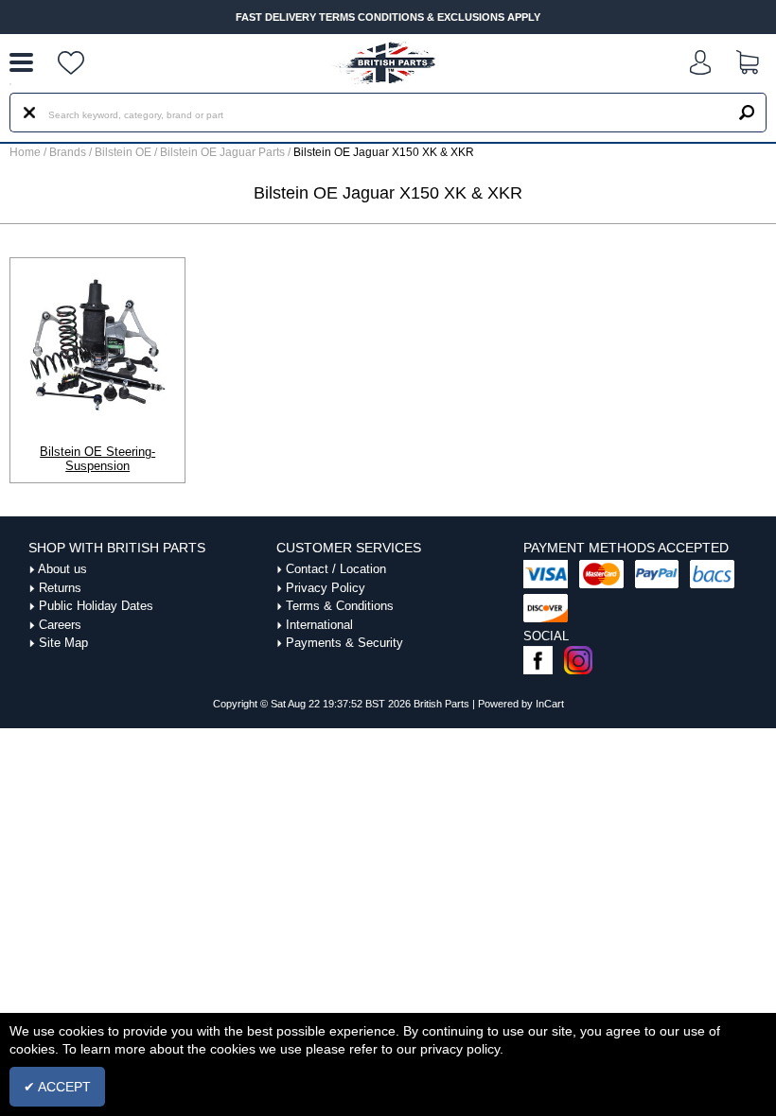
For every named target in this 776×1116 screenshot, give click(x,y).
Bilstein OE (124, 152)
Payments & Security (344, 643)
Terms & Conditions (340, 606)
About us (62, 569)
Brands (67, 152)
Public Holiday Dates (96, 606)
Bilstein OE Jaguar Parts (224, 152)
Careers (60, 625)
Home (25, 152)
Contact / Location (336, 569)
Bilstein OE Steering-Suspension (97, 459)
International (319, 625)
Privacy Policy (325, 588)
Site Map (63, 643)
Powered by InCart (521, 703)
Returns (60, 588)
